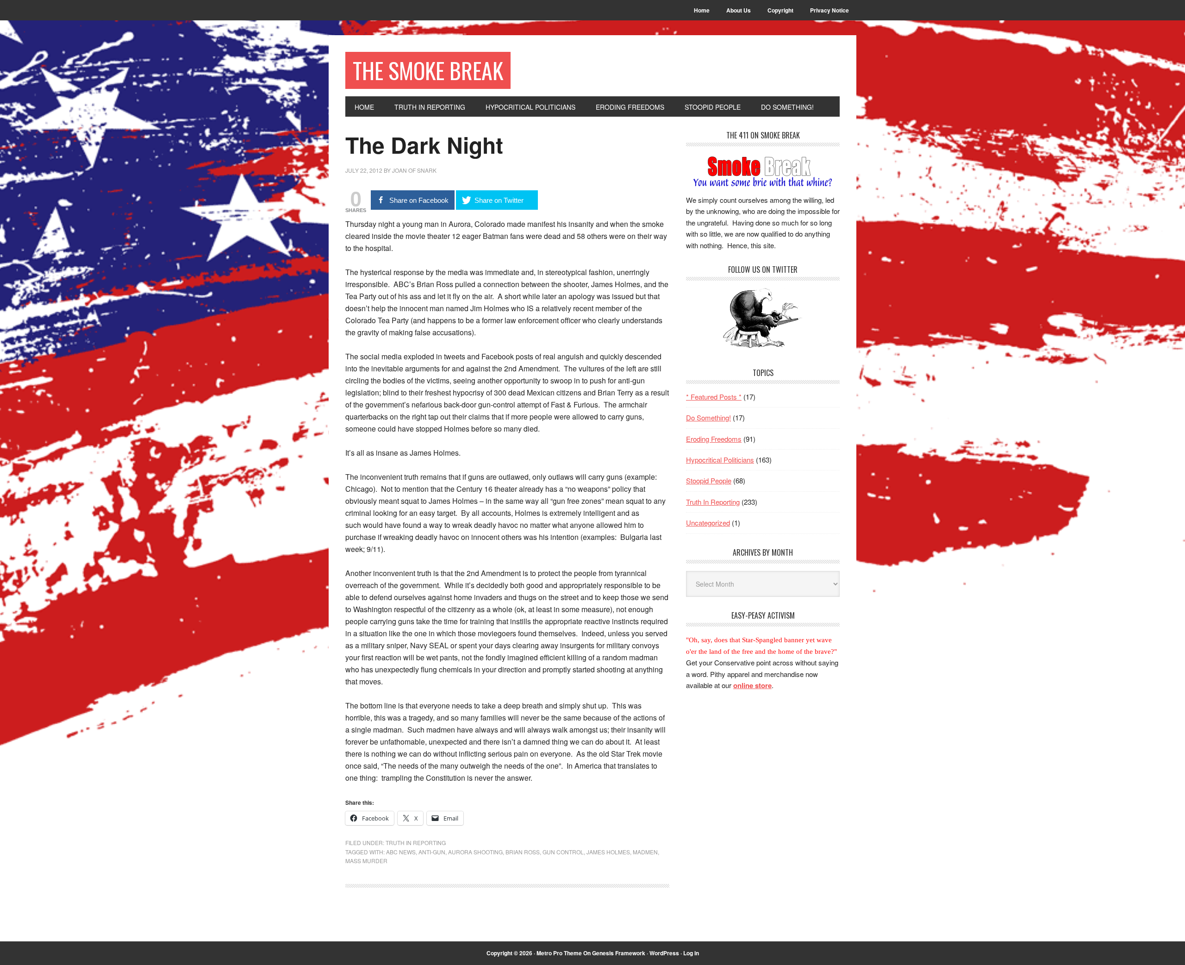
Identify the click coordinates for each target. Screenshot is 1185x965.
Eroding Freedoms (714, 439)
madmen (645, 852)
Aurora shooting (475, 852)
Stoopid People (708, 480)
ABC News (401, 852)
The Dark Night (424, 145)
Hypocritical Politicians (720, 459)
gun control (563, 852)
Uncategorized (708, 522)
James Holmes (608, 852)
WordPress (664, 953)
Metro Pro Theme (559, 953)
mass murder (366, 861)
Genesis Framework (618, 953)
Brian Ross (522, 852)
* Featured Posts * (714, 396)
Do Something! (708, 417)
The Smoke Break (428, 70)
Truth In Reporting (416, 842)
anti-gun (431, 852)
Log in (691, 953)
